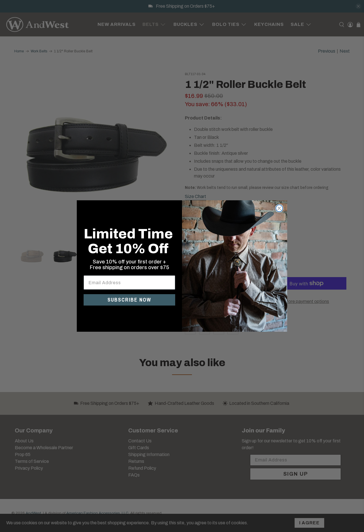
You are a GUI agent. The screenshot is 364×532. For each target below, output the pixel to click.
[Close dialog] (279, 208)
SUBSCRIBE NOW (129, 299)
